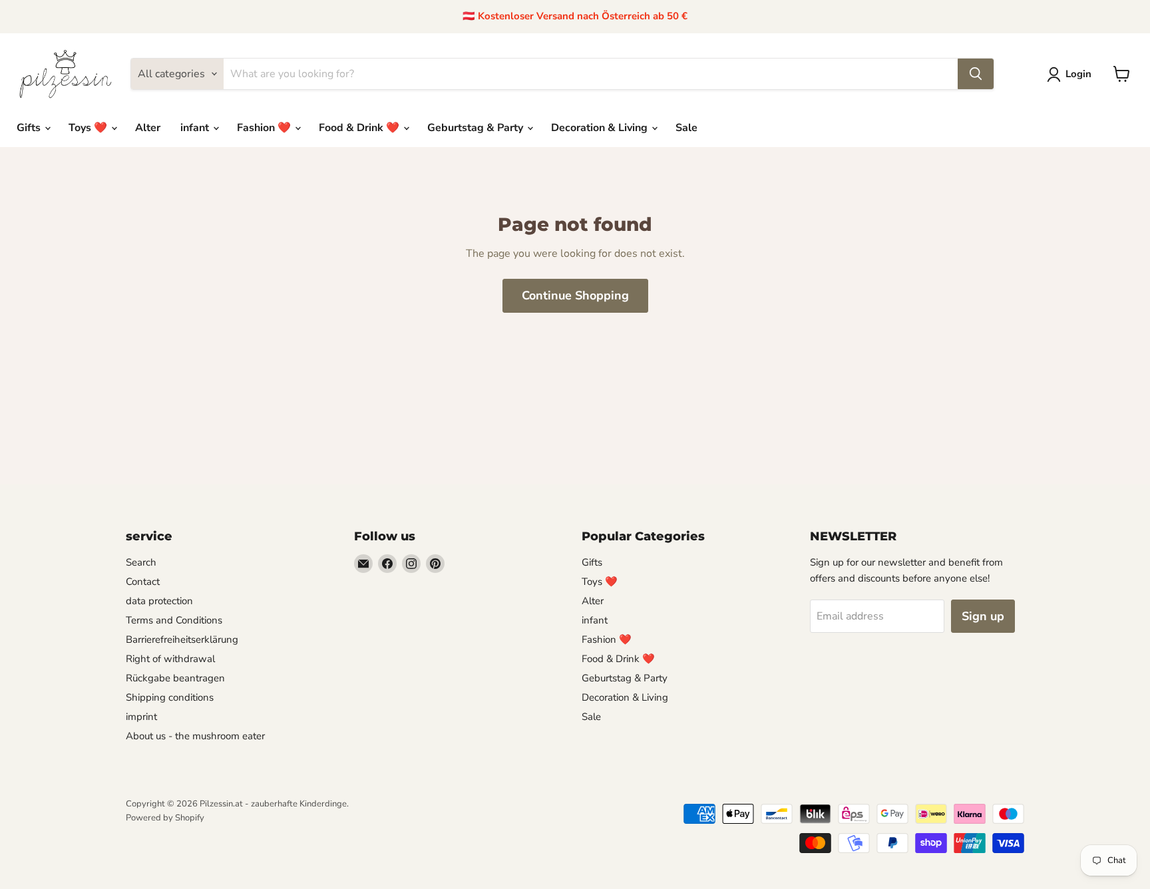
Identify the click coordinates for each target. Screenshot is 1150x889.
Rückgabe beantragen (175, 678)
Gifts (30, 127)
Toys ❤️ (89, 127)
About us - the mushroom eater (195, 736)
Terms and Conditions (174, 620)
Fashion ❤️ (265, 127)
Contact (143, 581)
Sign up (983, 616)
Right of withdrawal (170, 658)
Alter (147, 127)
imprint (141, 716)
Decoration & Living (600, 127)
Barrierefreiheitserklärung (182, 639)
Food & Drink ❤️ (360, 127)
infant (196, 127)
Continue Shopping (575, 295)
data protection (159, 601)
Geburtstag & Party (476, 127)
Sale (686, 127)
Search (141, 562)
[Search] (976, 74)
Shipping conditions (170, 697)
